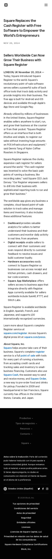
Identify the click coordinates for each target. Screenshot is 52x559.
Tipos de (25, 423)
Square (8, 347)
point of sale (28, 355)
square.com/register (15, 333)
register (40, 351)
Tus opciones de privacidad (26, 504)
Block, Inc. (26, 549)
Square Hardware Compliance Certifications (26, 544)
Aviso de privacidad (26, 513)
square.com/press (34, 337)
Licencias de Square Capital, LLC (26, 532)
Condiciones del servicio (26, 508)
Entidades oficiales (26, 522)
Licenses (26, 527)
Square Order (38, 378)
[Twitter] (38, 489)
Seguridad (26, 518)
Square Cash (11, 374)
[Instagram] (47, 489)
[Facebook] (43, 489)
